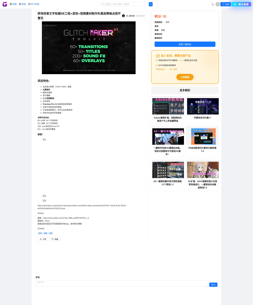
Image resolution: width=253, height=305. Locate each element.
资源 (14, 4)
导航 (24, 4)
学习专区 (35, 4)
